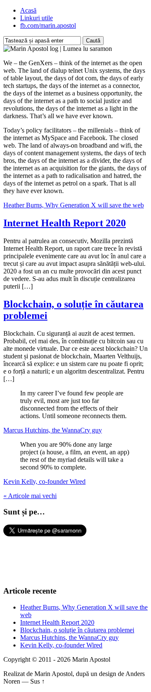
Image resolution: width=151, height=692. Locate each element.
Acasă (28, 10)
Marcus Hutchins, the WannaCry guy (52, 430)
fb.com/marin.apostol (48, 25)
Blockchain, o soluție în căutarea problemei (77, 630)
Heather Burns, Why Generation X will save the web (73, 205)
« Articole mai (30, 495)
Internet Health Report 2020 (64, 222)
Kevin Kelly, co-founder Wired (44, 481)
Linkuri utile (36, 17)
